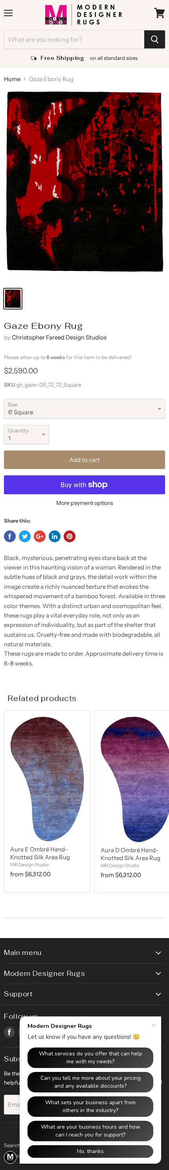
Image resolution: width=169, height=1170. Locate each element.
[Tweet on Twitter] (25, 536)
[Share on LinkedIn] (55, 536)
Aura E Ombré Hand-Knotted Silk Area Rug (40, 853)
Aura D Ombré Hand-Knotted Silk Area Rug (130, 854)
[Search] (154, 39)
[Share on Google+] (40, 536)
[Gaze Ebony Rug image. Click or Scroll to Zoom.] (84, 186)
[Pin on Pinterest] (69, 536)
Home (12, 79)
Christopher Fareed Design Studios (59, 337)
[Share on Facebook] (10, 536)
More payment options (84, 503)
